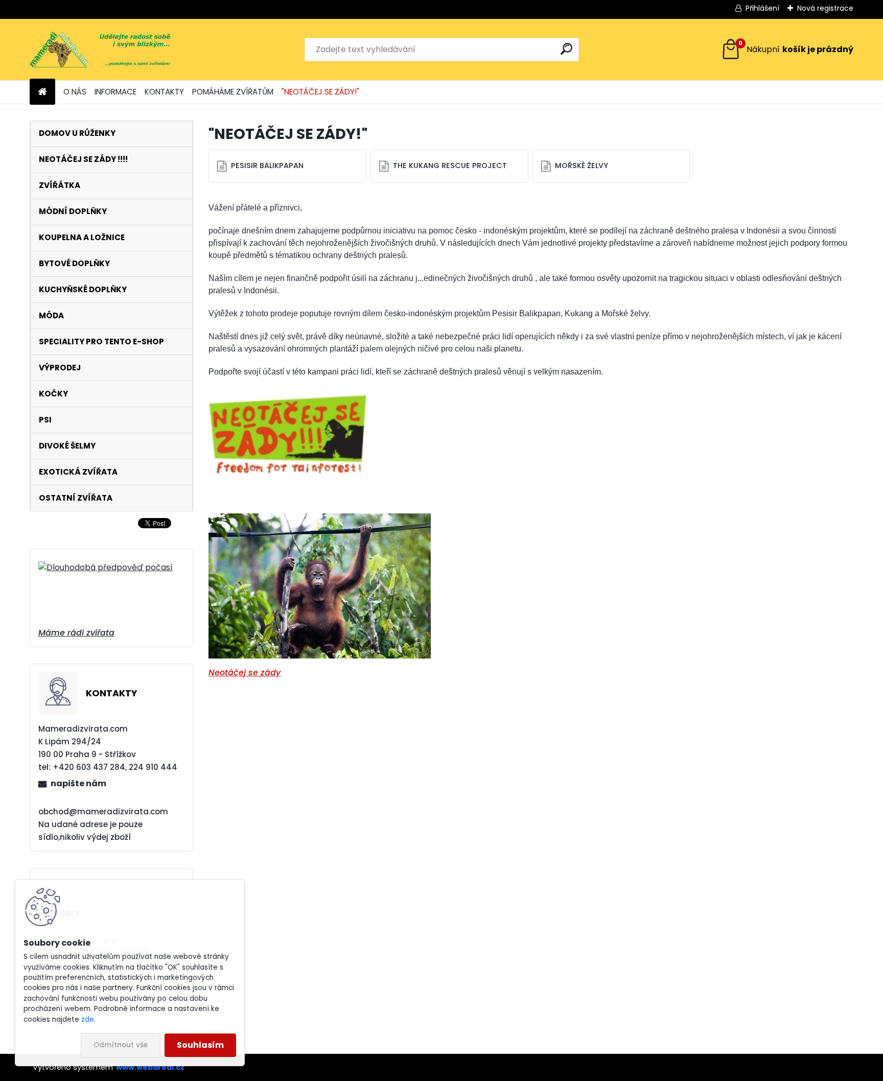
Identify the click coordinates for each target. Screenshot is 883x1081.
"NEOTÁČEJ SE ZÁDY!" (320, 91)
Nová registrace (825, 8)
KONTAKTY (164, 91)
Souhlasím (200, 1045)
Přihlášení (762, 8)
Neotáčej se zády (244, 672)
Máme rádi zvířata (76, 633)
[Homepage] (42, 92)
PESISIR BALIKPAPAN (267, 165)
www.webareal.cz (150, 1067)
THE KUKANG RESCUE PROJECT (450, 165)
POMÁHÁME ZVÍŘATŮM (232, 91)
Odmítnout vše (121, 1045)
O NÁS (74, 91)
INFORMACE (115, 91)
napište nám (78, 783)
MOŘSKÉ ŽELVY (581, 165)
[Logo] (100, 49)
